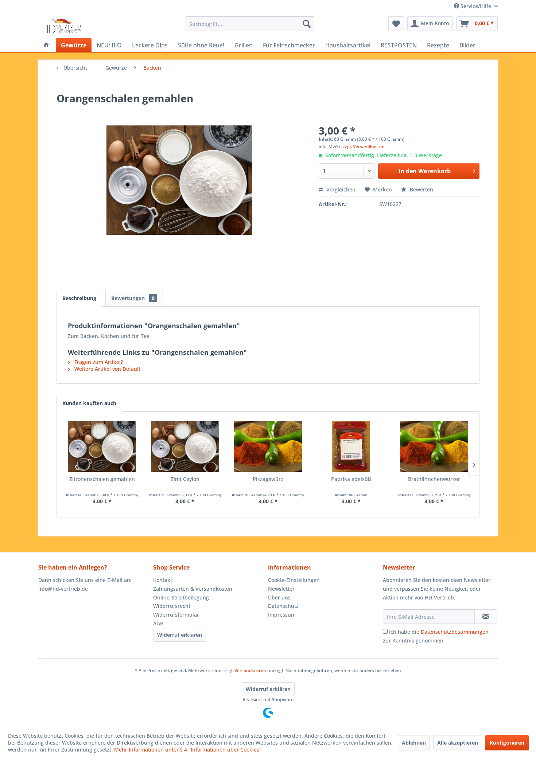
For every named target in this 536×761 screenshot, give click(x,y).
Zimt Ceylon (185, 478)
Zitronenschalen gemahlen (102, 478)
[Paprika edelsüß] (351, 446)
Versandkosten (250, 670)
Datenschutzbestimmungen (455, 631)
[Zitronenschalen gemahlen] (102, 446)
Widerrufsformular (176, 614)
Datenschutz (283, 605)
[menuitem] (250, 23)
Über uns (279, 597)
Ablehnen (414, 742)
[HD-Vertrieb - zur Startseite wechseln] (61, 25)
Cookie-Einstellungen (294, 579)
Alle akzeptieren (457, 742)
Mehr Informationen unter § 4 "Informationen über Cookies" (187, 749)
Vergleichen (340, 189)
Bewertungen (133, 298)
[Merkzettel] (396, 23)
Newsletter (281, 588)
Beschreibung (79, 298)
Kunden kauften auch (89, 403)
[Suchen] (306, 23)
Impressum (282, 614)
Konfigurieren (507, 742)
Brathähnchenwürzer (434, 478)
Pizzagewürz (268, 478)
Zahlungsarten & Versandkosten (192, 588)
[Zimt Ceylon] (185, 446)
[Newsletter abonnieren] (485, 616)
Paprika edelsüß (351, 478)
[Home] (46, 45)
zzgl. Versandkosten (364, 146)
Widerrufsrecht (171, 605)
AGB (158, 623)
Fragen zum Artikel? (98, 361)
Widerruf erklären (179, 634)
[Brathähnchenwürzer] (434, 446)
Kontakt (162, 579)
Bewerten (420, 189)
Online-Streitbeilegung (181, 597)
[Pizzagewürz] (268, 446)
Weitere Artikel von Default (106, 368)
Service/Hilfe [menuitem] (476, 6)
